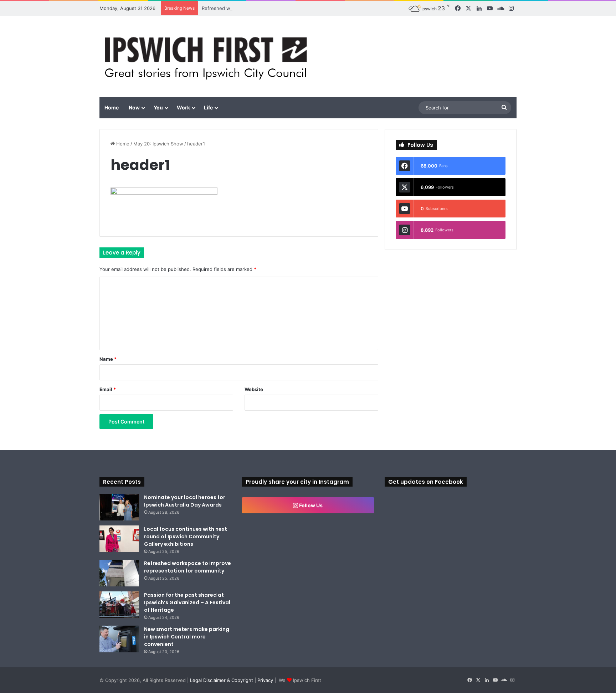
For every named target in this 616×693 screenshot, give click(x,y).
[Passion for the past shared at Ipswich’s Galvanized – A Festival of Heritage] (119, 604)
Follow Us (310, 505)
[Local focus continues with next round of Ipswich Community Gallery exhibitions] (119, 538)
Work (183, 107)
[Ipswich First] (208, 56)
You (158, 107)
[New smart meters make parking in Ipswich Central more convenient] (119, 639)
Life (208, 107)
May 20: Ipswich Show (158, 144)
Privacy (265, 680)
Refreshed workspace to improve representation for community (273, 8)
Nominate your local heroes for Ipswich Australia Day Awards (184, 501)
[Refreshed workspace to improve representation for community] (119, 573)
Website (254, 389)
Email (107, 389)
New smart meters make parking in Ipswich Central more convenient (186, 637)
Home (111, 107)
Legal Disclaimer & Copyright (221, 680)
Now (134, 107)
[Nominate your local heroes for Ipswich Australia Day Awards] (119, 507)
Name (108, 359)
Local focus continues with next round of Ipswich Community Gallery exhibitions (185, 536)
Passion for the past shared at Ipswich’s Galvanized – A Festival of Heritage (187, 602)
